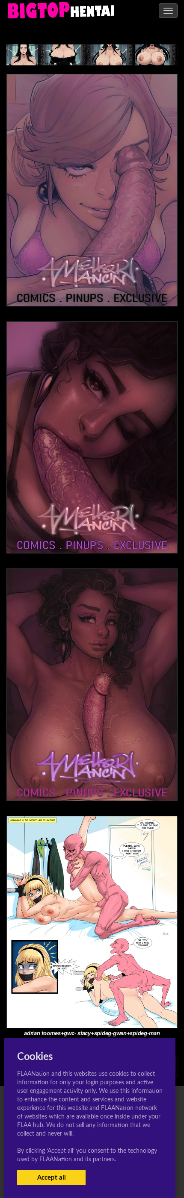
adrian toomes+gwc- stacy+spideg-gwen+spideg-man (92, 1033)
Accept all (51, 1177)
